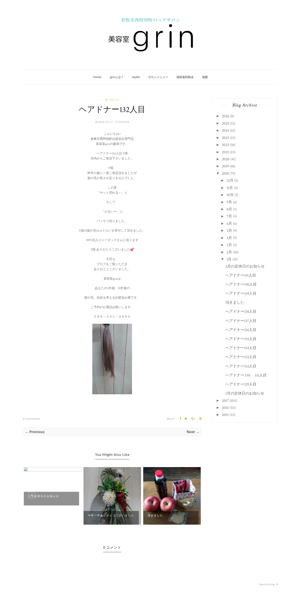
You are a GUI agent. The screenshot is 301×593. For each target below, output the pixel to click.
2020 (225, 159)
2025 (225, 123)
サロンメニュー (158, 77)
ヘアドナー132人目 (240, 366)
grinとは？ (117, 77)
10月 (230, 195)
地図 (205, 77)
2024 (225, 130)
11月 (230, 187)
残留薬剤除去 (185, 77)
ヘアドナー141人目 (240, 275)
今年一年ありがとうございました (111, 515)
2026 (225, 116)
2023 (225, 137)
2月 (229, 252)
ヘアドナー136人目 (240, 329)
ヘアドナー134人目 (240, 348)
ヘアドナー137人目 (240, 320)
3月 (229, 245)
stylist (136, 77)
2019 (225, 166)
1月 (229, 259)
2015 (225, 414)
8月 (229, 209)
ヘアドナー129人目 (240, 384)
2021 (225, 152)
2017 (225, 400)
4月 (229, 238)
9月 (229, 202)
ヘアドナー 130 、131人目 (246, 375)
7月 (229, 216)
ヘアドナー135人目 (240, 339)
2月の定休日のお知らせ (245, 266)
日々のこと (112, 99)
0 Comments (31, 418)
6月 (229, 223)
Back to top (267, 584)
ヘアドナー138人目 (240, 311)
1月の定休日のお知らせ (244, 393)
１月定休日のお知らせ (43, 496)
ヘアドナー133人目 (240, 357)
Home (97, 77)
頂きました (155, 515)
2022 (225, 144)
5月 (229, 230)
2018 (225, 173)
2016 (225, 407)
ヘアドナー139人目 (240, 293)
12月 (230, 180)
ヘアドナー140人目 (241, 284)
